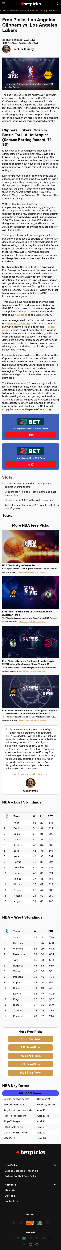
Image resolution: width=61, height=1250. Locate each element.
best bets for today (18, 323)
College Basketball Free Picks (21, 1170)
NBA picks (21, 314)
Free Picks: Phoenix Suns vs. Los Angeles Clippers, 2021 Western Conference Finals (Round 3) (30, 712)
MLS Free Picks (30, 1055)
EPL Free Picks (30, 1047)
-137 (48, 326)
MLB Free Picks (30, 1072)
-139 (31, 311)
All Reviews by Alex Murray (30, 774)
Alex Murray (26, 49)
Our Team (10, 1195)
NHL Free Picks (31, 1039)
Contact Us (11, 1201)
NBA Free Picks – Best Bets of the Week (20, 43)
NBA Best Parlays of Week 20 (18, 565)
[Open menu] (3, 4)
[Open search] (57, 3)
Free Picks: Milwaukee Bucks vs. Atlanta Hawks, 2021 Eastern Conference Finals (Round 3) (28, 662)
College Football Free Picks (20, 1176)
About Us (9, 1190)
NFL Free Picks (30, 1064)
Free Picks (10, 1165)
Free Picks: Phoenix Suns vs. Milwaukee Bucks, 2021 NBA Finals (27, 613)
